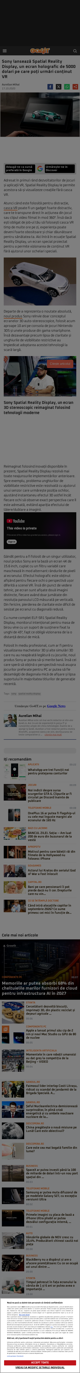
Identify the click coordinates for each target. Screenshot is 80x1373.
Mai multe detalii (24, 1315)
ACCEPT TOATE (40, 1363)
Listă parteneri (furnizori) (15, 1356)
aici (52, 1327)
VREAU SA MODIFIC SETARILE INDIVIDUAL (40, 1368)
